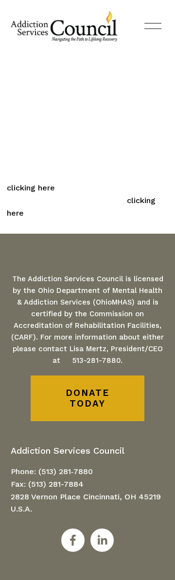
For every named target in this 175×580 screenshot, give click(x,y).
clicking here (31, 187)
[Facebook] (73, 540)
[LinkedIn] (102, 540)
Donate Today (87, 398)
